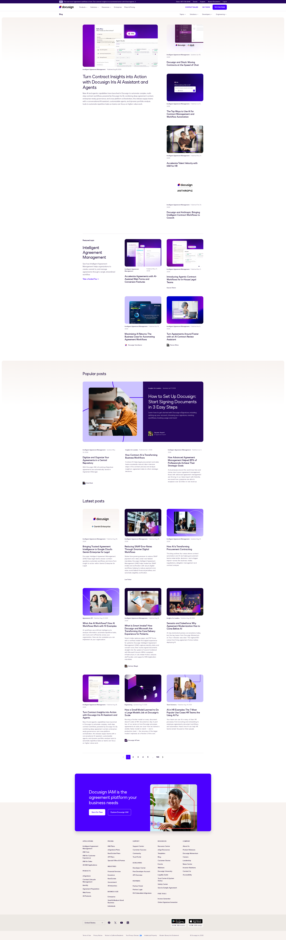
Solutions (93, 7)
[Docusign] (66, 7)
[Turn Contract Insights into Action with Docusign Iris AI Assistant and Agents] (120, 46)
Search (195, 2)
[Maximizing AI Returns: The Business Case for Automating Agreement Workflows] (143, 310)
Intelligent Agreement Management (94, 69)
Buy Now (206, 7)
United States (90, 923)
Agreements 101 (88, 618)
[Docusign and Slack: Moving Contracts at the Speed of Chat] (185, 38)
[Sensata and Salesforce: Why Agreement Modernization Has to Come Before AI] (185, 602)
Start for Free (97, 812)
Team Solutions (172, 705)
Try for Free (219, 7)
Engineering (220, 14)
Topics (182, 14)
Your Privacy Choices (132, 935)
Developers (206, 14)
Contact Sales (191, 7)
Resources (105, 7)
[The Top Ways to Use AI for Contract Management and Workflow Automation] (185, 87)
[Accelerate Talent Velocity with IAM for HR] (185, 139)
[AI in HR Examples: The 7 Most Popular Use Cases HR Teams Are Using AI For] (185, 688)
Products (82, 7)
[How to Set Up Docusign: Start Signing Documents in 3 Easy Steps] (113, 412)
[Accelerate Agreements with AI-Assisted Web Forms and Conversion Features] (143, 253)
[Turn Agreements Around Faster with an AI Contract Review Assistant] (185, 310)
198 (157, 757)
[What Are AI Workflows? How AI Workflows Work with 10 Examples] (101, 602)
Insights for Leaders (154, 388)
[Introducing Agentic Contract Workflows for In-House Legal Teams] (185, 253)
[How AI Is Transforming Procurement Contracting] (185, 522)
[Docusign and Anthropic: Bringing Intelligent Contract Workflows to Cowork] (185, 188)
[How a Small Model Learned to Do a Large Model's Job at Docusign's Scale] (143, 688)
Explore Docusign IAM (119, 812)
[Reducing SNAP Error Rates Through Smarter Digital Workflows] (143, 522)
